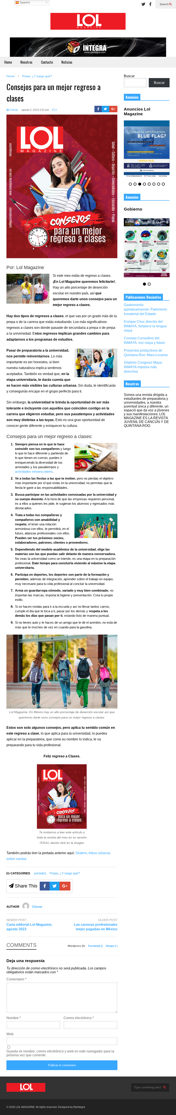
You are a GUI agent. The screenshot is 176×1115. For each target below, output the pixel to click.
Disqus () (111, 945)
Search (164, 4)
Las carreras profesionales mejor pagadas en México (95, 927)
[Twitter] (143, 4)
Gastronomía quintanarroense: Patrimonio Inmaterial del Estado (145, 309)
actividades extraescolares (34, 471)
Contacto (47, 62)
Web (10, 1034)
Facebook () (95, 945)
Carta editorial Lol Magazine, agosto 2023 (29, 927)
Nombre (13, 1018)
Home (8, 62)
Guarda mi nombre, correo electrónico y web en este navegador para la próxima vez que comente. (60, 1053)
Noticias (66, 62)
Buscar (129, 76)
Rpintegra (79, 1107)
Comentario (16, 979)
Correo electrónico (79, 1018)
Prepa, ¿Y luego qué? (65, 873)
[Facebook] (150, 4)
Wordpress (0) (77, 945)
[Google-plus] (113, 109)
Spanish (24, 2)
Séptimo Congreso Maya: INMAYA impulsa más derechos (143, 367)
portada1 (40, 873)
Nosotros (26, 62)
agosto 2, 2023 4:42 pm (35, 109)
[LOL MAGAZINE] (88, 23)
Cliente (13, 109)
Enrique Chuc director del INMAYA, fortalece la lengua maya (145, 326)
